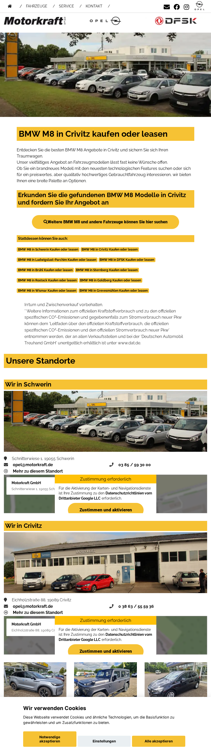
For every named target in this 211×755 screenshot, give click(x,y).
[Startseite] (199, 6)
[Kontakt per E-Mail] (167, 6)
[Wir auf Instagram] (186, 6)
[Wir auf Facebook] (177, 6)
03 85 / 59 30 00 (134, 464)
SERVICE (66, 6)
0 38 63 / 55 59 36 (136, 606)
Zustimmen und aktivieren (105, 509)
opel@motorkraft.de (33, 464)
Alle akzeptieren (159, 741)
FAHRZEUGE (36, 6)
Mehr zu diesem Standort (38, 471)
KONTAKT (94, 6)
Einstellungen (104, 741)
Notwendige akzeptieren (49, 739)
